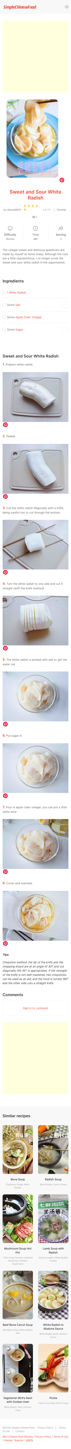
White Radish (17, 292)
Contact (20, 1431)
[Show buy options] (65, 305)
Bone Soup (18, 1179)
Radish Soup (53, 1179)
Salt (17, 305)
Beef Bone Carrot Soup (18, 1324)
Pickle (53, 1398)
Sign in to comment (35, 1008)
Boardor (19, 1440)
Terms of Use (60, 1436)
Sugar (19, 329)
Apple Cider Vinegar (28, 317)
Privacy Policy (45, 1427)
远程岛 (29, 1440)
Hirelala (8, 1440)
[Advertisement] (35, 56)
